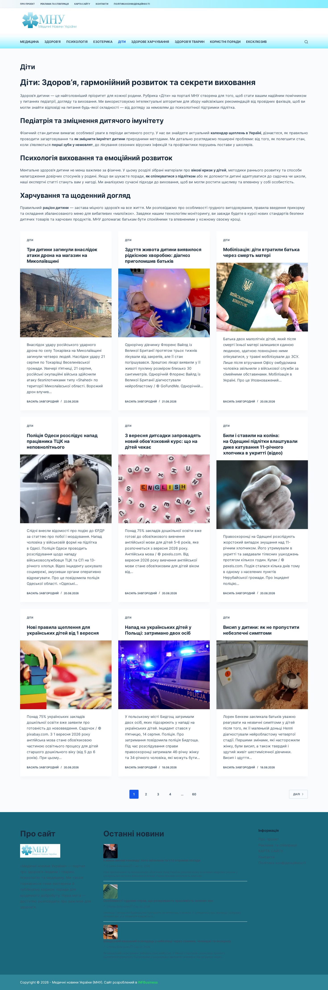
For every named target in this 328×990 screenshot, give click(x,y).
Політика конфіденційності (132, 3)
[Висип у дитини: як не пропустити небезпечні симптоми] (262, 674)
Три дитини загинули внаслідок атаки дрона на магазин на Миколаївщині (62, 255)
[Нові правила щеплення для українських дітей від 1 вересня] (66, 674)
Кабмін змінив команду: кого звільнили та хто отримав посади (151, 860)
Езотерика (102, 42)
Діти (122, 42)
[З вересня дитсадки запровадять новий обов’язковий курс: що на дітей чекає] (164, 488)
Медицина (29, 42)
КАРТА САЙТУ (82, 3)
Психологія (77, 42)
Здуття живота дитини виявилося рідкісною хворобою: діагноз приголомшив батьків (163, 255)
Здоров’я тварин (189, 42)
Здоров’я (52, 42)
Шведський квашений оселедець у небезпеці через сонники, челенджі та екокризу (167, 941)
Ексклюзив (256, 42)
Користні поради (225, 42)
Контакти (102, 3)
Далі (296, 794)
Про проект (27, 3)
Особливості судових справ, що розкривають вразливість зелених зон (158, 900)
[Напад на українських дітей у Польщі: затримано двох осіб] (164, 674)
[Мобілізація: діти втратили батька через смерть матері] (262, 297)
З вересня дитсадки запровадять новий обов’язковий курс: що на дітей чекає (163, 441)
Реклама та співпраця (54, 3)
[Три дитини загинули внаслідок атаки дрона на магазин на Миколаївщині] (66, 303)
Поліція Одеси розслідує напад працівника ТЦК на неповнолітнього (62, 441)
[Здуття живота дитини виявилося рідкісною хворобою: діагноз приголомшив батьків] (164, 303)
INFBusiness (148, 982)
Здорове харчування (150, 42)
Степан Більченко (118, 866)
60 (194, 794)
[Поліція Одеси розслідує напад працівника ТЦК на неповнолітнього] (66, 488)
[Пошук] (306, 42)
